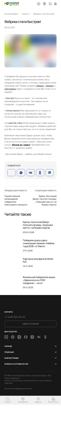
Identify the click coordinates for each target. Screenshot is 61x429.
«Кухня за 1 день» (21, 144)
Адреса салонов (30, 324)
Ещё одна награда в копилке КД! (38, 260)
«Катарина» (10, 89)
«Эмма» (40, 85)
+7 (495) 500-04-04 (14, 317)
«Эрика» (49, 85)
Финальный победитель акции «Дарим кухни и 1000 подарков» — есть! (39, 280)
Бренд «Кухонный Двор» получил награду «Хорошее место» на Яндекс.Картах (38, 224)
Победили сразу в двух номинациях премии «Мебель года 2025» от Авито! (39, 243)
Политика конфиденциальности (18, 388)
